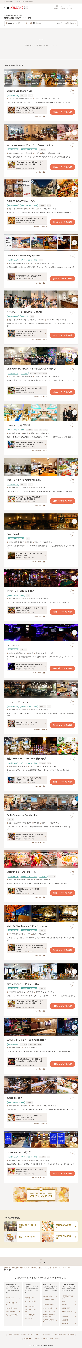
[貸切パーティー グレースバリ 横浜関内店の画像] (41, 746)
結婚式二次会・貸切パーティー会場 (41, 1268)
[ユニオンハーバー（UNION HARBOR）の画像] (41, 299)
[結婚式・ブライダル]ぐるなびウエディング (16, 1268)
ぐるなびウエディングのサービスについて (35, 1338)
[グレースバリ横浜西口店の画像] (41, 412)
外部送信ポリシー (48, 1335)
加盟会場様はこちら (60, 1335)
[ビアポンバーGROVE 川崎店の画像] (41, 578)
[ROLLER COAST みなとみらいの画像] (41, 188)
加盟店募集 (71, 1335)
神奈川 (55, 1268)
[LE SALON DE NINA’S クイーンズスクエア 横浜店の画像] (41, 356)
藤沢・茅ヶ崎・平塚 (64, 1268)
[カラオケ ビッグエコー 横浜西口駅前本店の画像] (41, 1027)
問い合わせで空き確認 (63, 501)
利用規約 (16, 1335)
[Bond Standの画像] (41, 521)
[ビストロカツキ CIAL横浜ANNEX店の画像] (41, 467)
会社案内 (9, 1335)
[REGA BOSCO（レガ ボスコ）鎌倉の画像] (41, 971)
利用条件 (23, 1335)
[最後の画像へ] (74, 78)
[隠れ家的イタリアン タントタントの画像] (41, 859)
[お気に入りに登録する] (72, 91)
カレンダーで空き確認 (63, 112)
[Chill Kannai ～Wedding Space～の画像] (41, 242)
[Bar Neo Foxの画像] (41, 632)
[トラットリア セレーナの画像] (41, 689)
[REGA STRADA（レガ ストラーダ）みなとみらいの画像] (41, 132)
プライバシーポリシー (34, 1335)
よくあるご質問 (54, 1338)
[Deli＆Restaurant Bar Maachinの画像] (41, 802)
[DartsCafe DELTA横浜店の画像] (41, 1139)
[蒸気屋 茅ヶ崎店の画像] (41, 1085)
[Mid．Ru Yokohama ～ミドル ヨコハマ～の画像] (41, 913)
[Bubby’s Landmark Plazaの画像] (41, 78)
